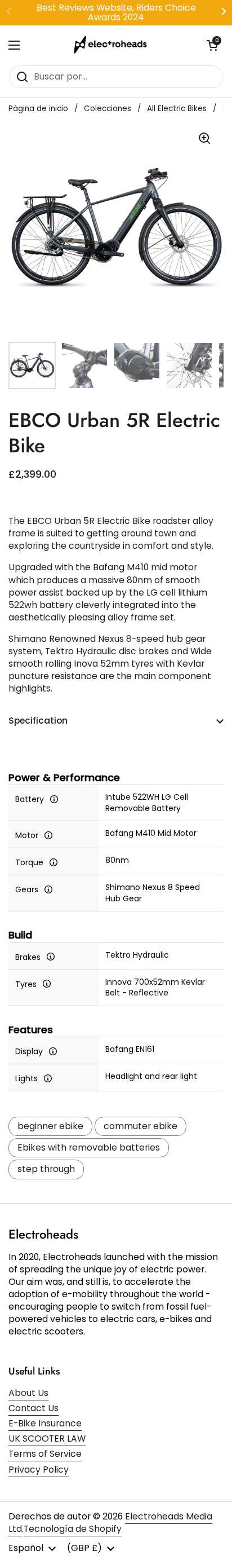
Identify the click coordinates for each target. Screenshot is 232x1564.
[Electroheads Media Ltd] (113, 45)
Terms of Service (45, 1453)
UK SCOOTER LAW (47, 1438)
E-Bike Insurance (45, 1423)
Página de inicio (38, 108)
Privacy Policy (38, 1469)
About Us (28, 1392)
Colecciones (107, 108)
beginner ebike (50, 1126)
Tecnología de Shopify (73, 1528)
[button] (212, 45)
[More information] (54, 798)
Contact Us (33, 1408)
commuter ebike (140, 1126)
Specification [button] (38, 720)
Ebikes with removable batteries (88, 1147)
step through (46, 1168)
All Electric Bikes (177, 108)
